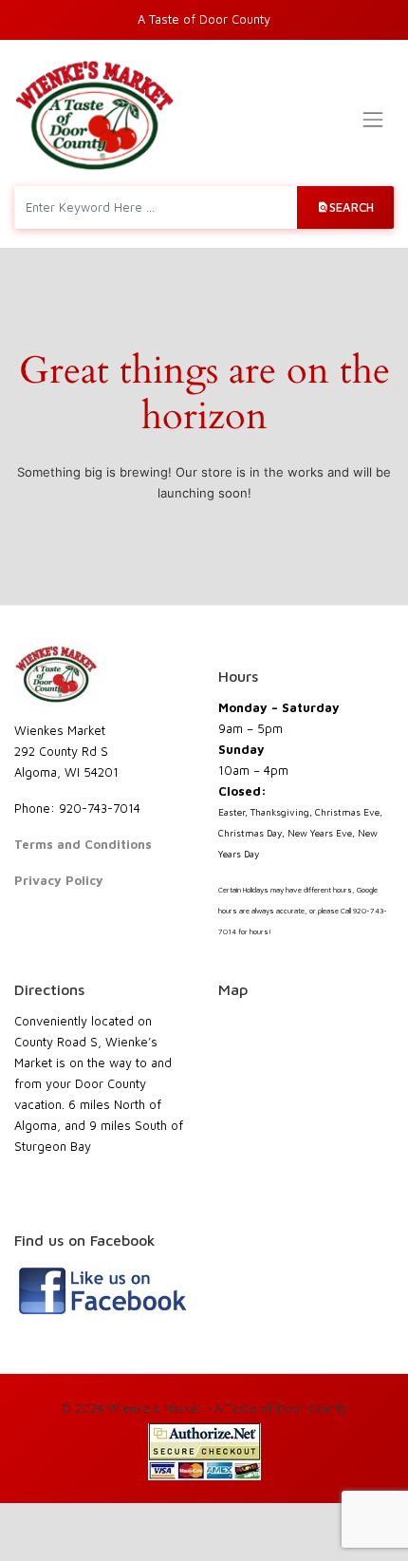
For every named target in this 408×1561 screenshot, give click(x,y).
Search (351, 207)
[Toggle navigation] (373, 120)
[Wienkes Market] (94, 115)
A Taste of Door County (204, 19)
